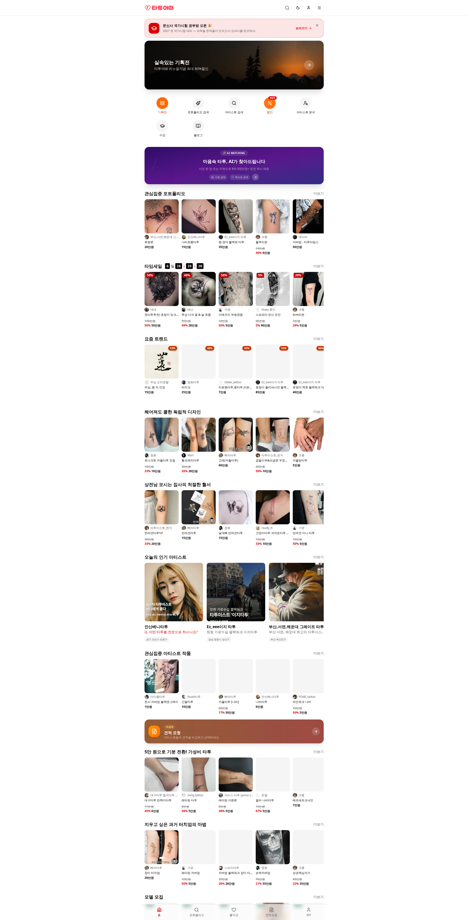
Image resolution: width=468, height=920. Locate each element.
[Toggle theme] (297, 7)
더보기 (318, 193)
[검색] (287, 7)
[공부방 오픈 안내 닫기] (317, 25)
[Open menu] (319, 7)
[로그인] (308, 7)
